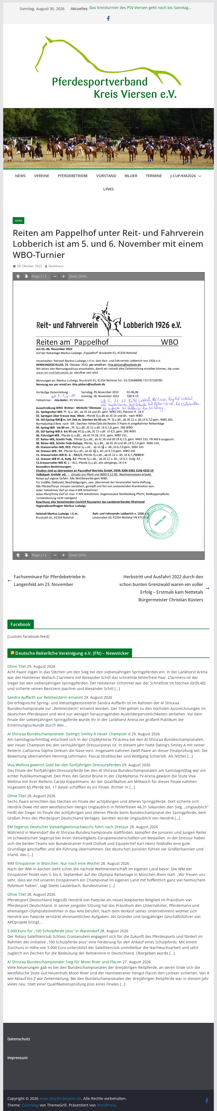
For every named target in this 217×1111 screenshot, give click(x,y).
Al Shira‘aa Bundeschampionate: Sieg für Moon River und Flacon (64, 961)
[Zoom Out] (55, 277)
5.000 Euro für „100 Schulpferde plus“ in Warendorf (53, 930)
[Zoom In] (63, 277)
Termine (154, 175)
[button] (199, 176)
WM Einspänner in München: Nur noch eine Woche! (53, 863)
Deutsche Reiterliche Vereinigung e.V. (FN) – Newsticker (72, 653)
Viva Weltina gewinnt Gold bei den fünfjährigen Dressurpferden (64, 764)
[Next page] (26, 277)
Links (108, 188)
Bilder (131, 175)
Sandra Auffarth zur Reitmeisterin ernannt (45, 697)
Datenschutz (18, 1038)
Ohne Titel (16, 666)
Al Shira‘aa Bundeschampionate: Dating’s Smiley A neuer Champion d (68, 733)
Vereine (41, 175)
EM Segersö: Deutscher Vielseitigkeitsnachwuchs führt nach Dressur (68, 826)
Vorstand (106, 175)
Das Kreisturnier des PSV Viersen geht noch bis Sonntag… (140, 8)
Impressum (17, 1057)
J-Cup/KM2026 (183, 175)
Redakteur (56, 266)
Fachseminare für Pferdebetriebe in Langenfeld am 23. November (49, 580)
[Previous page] (18, 277)
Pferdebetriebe (73, 175)
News (20, 175)
